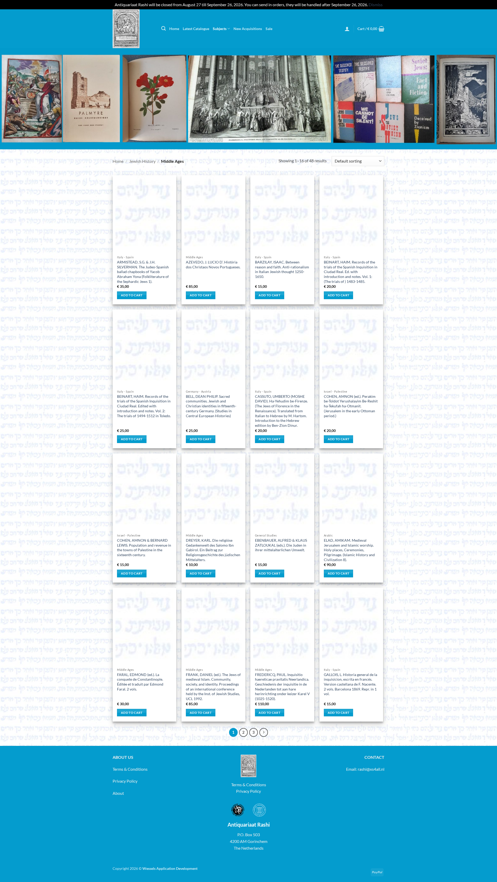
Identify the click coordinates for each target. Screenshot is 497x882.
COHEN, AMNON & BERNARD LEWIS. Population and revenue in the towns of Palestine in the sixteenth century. (144, 547)
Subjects (219, 28)
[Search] (163, 28)
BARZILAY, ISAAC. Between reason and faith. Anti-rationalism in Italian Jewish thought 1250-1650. (282, 269)
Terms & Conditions (130, 769)
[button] (347, 28)
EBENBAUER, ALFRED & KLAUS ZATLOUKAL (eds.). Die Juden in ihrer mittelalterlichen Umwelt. (281, 545)
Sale (269, 28)
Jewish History (142, 161)
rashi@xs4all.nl (371, 769)
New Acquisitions (247, 28)
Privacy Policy (125, 780)
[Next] (263, 732)
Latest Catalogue (196, 28)
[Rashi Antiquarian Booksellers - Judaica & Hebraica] (133, 28)
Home (174, 28)
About (118, 793)
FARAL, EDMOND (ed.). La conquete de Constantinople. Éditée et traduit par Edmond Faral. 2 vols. (140, 681)
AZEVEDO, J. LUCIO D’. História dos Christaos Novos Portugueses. (213, 264)
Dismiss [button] (376, 4)
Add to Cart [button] (132, 295)
